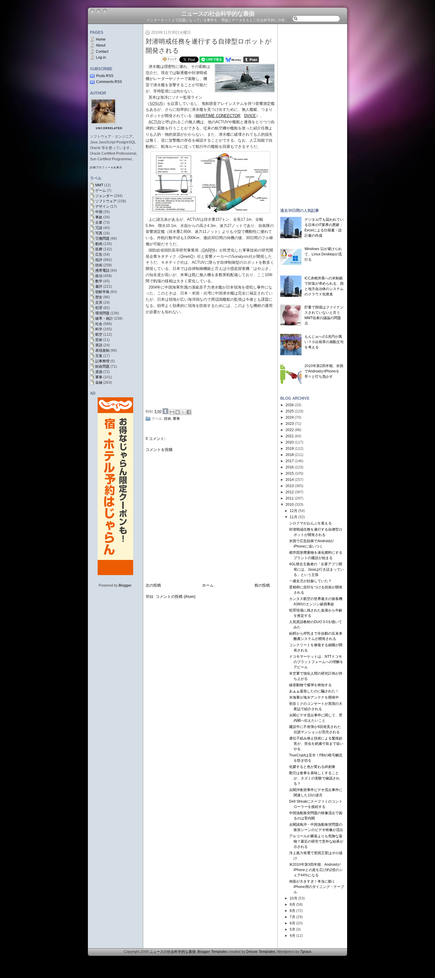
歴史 (98, 297)
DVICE (250, 115)
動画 (98, 244)
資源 (98, 372)
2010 (290, 504)
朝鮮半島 (102, 292)
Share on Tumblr (165, 411)
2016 (290, 467)
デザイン (102, 206)
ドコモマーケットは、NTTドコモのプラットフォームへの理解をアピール (316, 661)
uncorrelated (109, 128)
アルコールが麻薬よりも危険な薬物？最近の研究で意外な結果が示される (316, 841)
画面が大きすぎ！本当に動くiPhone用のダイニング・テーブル (316, 886)
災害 (98, 302)
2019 (290, 448)
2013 (290, 486)
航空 (98, 334)
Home (101, 39)
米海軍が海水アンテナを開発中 (314, 697)
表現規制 (102, 350)
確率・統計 (104, 318)
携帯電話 (102, 270)
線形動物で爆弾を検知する (310, 685)
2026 (290, 405)
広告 (98, 254)
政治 (98, 276)
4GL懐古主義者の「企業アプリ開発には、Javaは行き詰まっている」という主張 (316, 569)
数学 (98, 281)
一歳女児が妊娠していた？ (310, 581)
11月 (293, 517)
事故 (98, 217)
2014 (290, 480)
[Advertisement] (212, 361)
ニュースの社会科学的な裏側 (217, 13)
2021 (290, 436)
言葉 (98, 356)
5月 (292, 929)
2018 (290, 455)
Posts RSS (104, 76)
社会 (98, 324)
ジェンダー (104, 196)
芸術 (98, 340)
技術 (98, 265)
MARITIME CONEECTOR (218, 115)
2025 (290, 411)
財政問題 (102, 366)
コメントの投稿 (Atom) (175, 596)
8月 (292, 911)
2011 (290, 498)
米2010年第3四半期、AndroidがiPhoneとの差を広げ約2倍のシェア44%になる (316, 869)
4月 (292, 936)
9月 (292, 904)
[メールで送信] (172, 412)
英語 (98, 345)
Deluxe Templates (260, 952)
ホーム (208, 585)
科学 (98, 329)
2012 (290, 492)
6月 (292, 923)
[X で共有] (183, 412)
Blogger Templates (212, 952)
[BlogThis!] (178, 412)
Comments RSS (109, 82)
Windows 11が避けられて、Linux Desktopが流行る (323, 254)
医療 (98, 249)
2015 (290, 473)
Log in (101, 57)
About (100, 45)
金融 (98, 382)
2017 (290, 461)
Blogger (125, 585)
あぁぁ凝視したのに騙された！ (314, 691)
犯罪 (98, 308)
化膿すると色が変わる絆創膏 (312, 767)
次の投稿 (153, 585)
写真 (98, 233)
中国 (98, 212)
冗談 (98, 228)
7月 (292, 917)
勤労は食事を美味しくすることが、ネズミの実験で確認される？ (314, 778)
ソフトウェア (106, 201)
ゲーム (100, 190)
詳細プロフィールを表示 (106, 167)
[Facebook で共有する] (189, 412)
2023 (290, 424)
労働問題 (102, 238)
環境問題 (102, 313)
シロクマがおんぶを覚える (310, 523)
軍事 (98, 377)
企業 (98, 222)
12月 (293, 511)
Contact (102, 51)
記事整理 (102, 361)
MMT (99, 185)
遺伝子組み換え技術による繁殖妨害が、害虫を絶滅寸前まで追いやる (316, 743)
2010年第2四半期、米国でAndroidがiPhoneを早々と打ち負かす (323, 371)
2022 (290, 430)
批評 (98, 260)
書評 (98, 286)
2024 (290, 417)
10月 (293, 898)
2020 (290, 442)
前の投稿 (262, 585)
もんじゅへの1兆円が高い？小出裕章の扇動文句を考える (324, 341)
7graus (305, 952)
